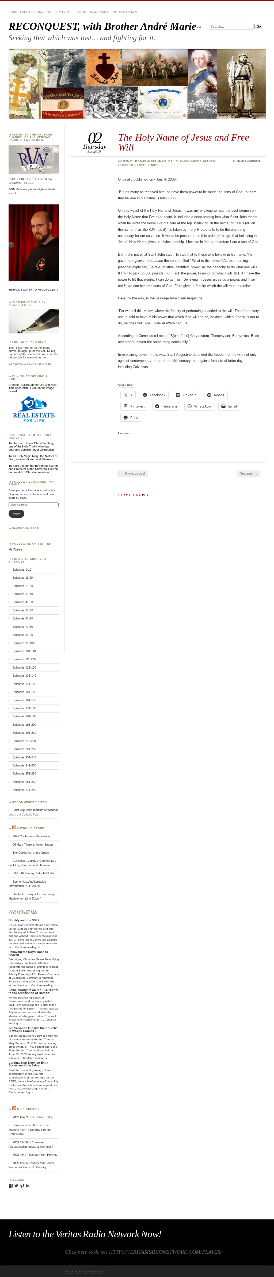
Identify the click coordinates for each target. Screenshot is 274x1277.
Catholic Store (30, 828)
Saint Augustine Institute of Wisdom (35, 810)
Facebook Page (25, 528)
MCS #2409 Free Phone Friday (33, 1117)
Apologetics (192, 161)
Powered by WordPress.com (85, 1271)
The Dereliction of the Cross (31, 852)
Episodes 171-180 (24, 708)
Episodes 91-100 (24, 643)
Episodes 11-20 (23, 577)
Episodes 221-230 (24, 749)
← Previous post (133, 473)
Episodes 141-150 (24, 683)
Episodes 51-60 (23, 610)
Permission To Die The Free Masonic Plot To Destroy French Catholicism (30, 1130)
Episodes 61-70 (23, 618)
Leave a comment (247, 161)
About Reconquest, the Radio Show (107, 11)
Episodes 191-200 (24, 724)
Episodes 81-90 (23, 634)
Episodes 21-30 (23, 586)
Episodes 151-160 (24, 691)
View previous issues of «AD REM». (31, 363)
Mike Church (28, 1109)
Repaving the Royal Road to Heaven (28, 953)
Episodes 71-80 (23, 626)
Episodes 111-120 (24, 659)
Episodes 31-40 (23, 594)
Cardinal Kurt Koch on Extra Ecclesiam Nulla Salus (28, 1064)
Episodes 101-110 (24, 651)
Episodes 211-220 (24, 741)
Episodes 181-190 (24, 716)
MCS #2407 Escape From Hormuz (35, 1154)
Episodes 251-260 (24, 773)
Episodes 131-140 (24, 675)
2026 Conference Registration (32, 836)
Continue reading (27, 947)
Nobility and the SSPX (24, 920)
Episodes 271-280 (24, 789)
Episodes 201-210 (24, 732)
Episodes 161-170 (24, 700)
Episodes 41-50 (23, 602)
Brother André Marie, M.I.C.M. (156, 161)
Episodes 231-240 (24, 757)
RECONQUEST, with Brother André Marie (102, 26)
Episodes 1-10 (22, 569)
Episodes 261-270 (24, 781)
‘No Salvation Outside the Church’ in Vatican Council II (32, 1029)
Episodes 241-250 (24, 765)
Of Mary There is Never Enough (33, 844)
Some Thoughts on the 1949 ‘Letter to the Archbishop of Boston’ (33, 991)
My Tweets (16, 549)
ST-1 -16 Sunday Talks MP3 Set (33, 873)
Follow (16, 513)
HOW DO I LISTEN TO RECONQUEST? (33, 289)
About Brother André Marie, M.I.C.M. (40, 11)
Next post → (248, 473)
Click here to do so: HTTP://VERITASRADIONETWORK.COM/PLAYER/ (143, 1252)
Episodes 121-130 (24, 667)
